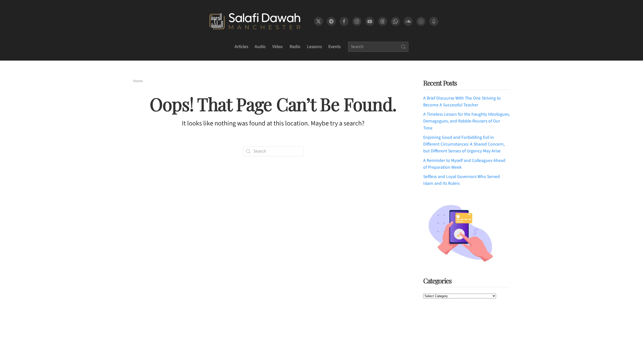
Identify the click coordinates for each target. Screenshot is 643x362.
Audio (260, 46)
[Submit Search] (403, 47)
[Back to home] (255, 21)
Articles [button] (241, 46)
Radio (295, 46)
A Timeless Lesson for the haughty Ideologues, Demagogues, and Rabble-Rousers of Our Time (466, 121)
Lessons (314, 46)
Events (334, 46)
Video (277, 46)
